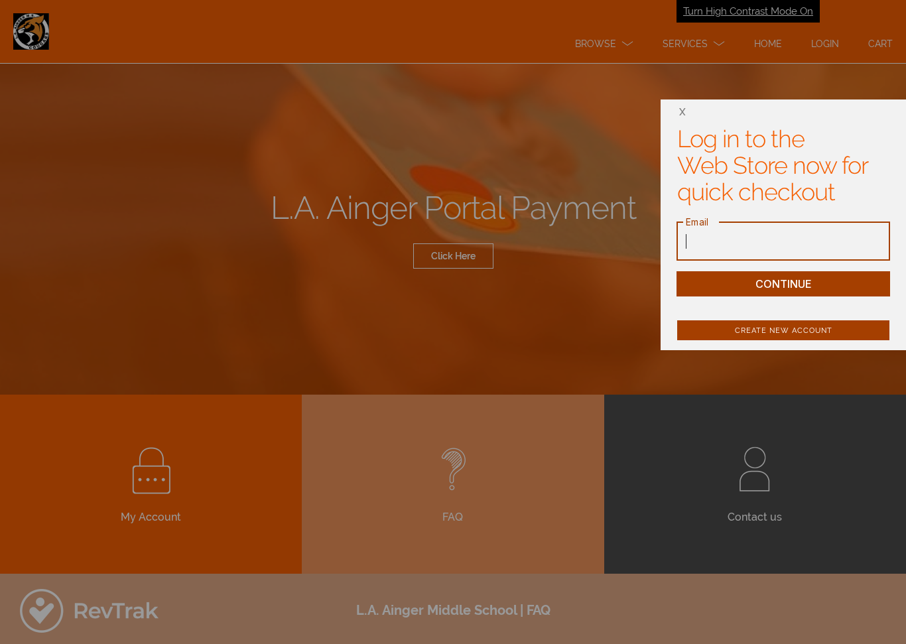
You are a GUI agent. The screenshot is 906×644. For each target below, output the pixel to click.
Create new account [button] (783, 330)
